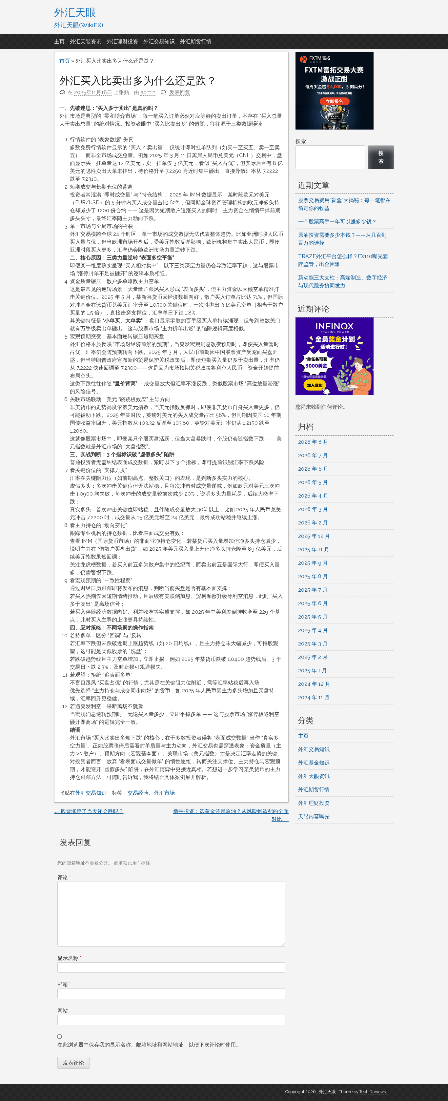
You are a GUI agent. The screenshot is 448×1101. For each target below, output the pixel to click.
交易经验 (138, 793)
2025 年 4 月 (313, 630)
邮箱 (64, 984)
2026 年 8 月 (313, 442)
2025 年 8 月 (313, 576)
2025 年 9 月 (313, 563)
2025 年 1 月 (312, 670)
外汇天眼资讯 (85, 41)
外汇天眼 (75, 12)
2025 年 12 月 (314, 536)
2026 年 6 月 (313, 469)
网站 (62, 1011)
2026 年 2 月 (313, 523)
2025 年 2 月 (313, 657)
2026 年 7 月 (313, 455)
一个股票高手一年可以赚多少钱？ (337, 221)
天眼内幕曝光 (314, 816)
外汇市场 (164, 793)
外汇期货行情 (196, 41)
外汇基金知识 (314, 763)
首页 (64, 61)
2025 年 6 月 (313, 603)
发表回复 (179, 92)
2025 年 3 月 (313, 644)
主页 (59, 41)
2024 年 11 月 (314, 697)
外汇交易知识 (159, 41)
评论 (64, 877)
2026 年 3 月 (313, 509)
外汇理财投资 (122, 41)
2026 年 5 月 (313, 482)
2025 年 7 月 (313, 590)
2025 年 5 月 (313, 617)
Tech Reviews (372, 1091)
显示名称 (69, 958)
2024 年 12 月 (314, 684)
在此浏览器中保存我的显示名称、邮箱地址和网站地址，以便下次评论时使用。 (149, 1045)
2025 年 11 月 (313, 549)
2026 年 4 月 (313, 496)
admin (147, 92)
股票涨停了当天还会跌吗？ (89, 811)
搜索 (300, 141)
